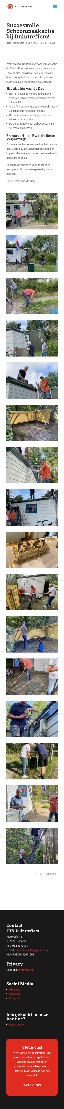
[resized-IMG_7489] (32, 737)
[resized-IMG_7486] (32, 779)
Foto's (43, 43)
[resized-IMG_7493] (32, 652)
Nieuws (51, 43)
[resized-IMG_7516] (32, 398)
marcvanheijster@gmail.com (31, 950)
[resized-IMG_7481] (32, 864)
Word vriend (32, 1085)
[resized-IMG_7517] (32, 356)
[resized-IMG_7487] (32, 694)
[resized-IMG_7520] (32, 271)
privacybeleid (25, 969)
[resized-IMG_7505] (32, 567)
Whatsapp (14, 989)
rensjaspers (18, 43)
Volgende (50, 873)
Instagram (14, 998)
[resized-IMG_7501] (32, 610)
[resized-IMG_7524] (32, 229)
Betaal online (16, 1024)
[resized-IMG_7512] (32, 483)
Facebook (15, 993)
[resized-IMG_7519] (32, 314)
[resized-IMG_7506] (32, 525)
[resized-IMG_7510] (32, 440)
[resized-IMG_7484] (32, 821)
